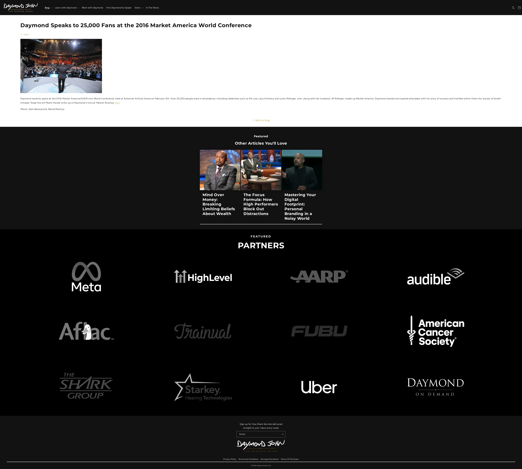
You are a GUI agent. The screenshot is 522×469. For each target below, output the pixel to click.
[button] (48, 8)
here (117, 102)
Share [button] (26, 34)
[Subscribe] (282, 434)
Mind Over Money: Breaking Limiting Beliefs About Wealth (219, 204)
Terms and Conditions (248, 459)
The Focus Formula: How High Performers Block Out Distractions (260, 204)
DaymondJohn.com (264, 465)
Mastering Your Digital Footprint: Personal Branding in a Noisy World (300, 206)
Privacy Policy (229, 459)
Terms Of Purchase (290, 459)
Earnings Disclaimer (270, 459)
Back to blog (262, 120)
